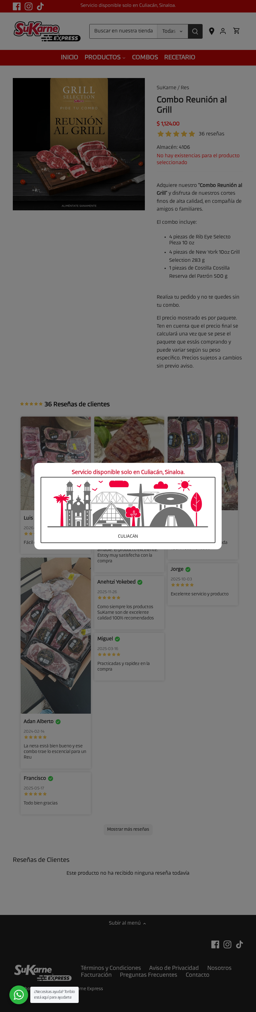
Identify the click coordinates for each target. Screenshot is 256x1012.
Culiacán (128, 537)
